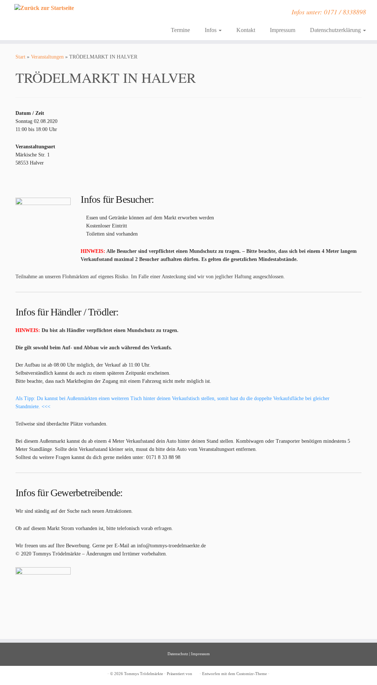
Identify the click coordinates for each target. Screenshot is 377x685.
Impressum (282, 30)
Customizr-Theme (251, 673)
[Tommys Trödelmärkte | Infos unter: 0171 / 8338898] (44, 8)
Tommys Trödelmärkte (143, 673)
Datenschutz (178, 654)
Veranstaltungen (47, 57)
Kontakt (245, 30)
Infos (211, 30)
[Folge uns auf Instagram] (119, 14)
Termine (180, 30)
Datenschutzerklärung (336, 30)
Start (20, 57)
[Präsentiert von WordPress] (195, 672)
